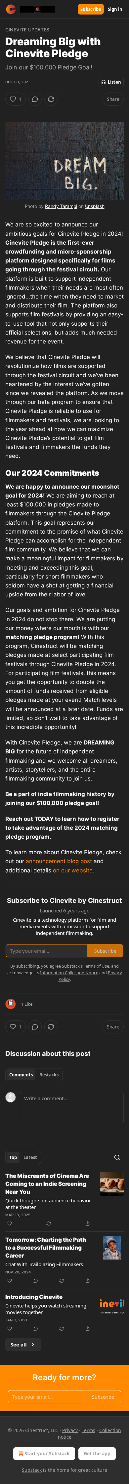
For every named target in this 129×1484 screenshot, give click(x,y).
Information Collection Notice (69, 973)
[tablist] (34, 1074)
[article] (64, 1199)
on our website (73, 870)
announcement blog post (59, 861)
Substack (32, 1470)
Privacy (70, 1430)
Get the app (97, 1453)
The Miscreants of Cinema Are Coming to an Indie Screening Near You (47, 1184)
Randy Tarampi (61, 206)
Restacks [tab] (49, 1075)
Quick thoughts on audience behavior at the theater (48, 1203)
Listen (114, 82)
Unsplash (95, 206)
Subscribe (90, 9)
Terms (88, 1430)
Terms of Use (96, 966)
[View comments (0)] (35, 99)
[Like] (9, 1223)
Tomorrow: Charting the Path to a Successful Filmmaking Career (45, 1247)
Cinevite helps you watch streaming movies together (45, 1308)
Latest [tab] (30, 1157)
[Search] (117, 1157)
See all (19, 1344)
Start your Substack (47, 1453)
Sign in (115, 9)
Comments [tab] (21, 1075)
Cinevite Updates (27, 29)
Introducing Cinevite (34, 1297)
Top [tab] (13, 1157)
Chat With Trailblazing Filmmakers (44, 1264)
